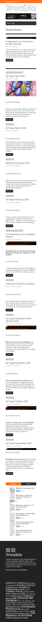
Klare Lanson (22, 601)
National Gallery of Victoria (14, 604)
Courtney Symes (28, 592)
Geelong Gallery (16, 596)
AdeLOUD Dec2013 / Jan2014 (20, 284)
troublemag (15, 46)
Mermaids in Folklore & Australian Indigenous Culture (24, 496)
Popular (13, 484)
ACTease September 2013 (18, 443)
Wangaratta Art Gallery (20, 618)
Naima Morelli (29, 603)
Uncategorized (19, 72)
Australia (16, 587)
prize (17, 611)
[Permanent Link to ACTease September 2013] (21, 449)
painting (9, 607)
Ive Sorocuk (20, 598)
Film (23, 594)
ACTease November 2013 (18, 363)
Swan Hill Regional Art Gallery (20, 613)
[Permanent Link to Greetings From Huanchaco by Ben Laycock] (21, 38)
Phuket (9, 608)
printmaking (11, 611)
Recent (29, 484)
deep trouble (11, 594)
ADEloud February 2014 (17, 163)
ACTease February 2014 (17, 199)
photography (28, 606)
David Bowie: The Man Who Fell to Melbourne (25, 514)
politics (27, 609)
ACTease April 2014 (15, 76)
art (27, 583)
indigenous (28, 596)
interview (9, 598)
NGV (33, 605)
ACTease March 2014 (16, 128)
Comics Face (14, 591)
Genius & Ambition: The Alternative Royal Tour (24, 531)
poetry (22, 609)
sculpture (27, 611)
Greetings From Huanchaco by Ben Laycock (20, 42)
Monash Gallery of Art (13, 603)
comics (27, 589)
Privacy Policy (11, 570)
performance (17, 607)
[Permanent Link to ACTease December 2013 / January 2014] (21, 327)
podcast (16, 609)
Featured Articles (10, 72)
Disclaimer (23, 570)
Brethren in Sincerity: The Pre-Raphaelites (25, 506)
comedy (21, 589)
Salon (21, 611)
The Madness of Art (20, 614)
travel (28, 615)
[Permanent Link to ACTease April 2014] (21, 88)
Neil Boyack (27, 604)
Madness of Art (30, 601)
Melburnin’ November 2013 (25, 488)
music (22, 603)
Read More (9, 60)
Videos (9, 618)
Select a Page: (11, 23)
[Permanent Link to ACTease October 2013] (21, 408)
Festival (18, 594)
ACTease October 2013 (17, 401)
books (15, 589)
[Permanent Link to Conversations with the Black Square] (21, 243)
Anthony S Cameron (16, 583)
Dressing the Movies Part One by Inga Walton (24, 522)
